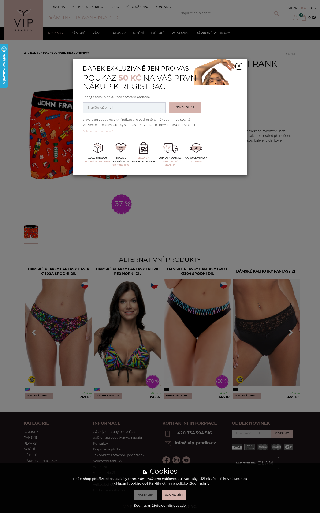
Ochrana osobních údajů (98, 131)
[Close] (238, 66)
